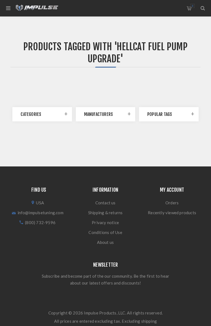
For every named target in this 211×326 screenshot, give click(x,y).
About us (105, 242)
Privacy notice (105, 222)
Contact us (105, 202)
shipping (149, 321)
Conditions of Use (105, 232)
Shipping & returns (105, 212)
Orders (172, 202)
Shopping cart (192, 5)
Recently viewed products (172, 212)
